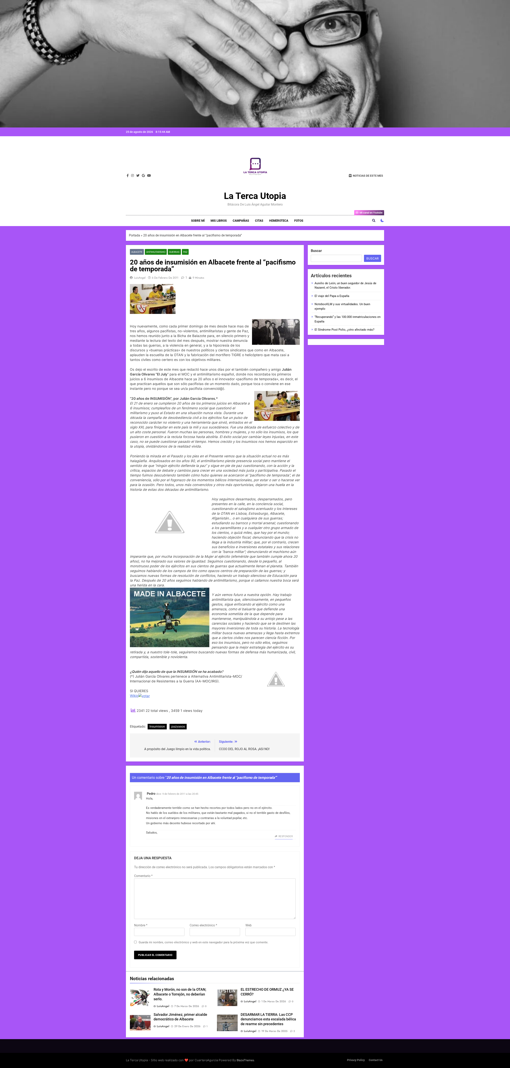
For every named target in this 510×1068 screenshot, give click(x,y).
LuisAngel (139, 278)
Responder (286, 836)
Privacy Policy (356, 1060)
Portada (134, 235)
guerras (174, 252)
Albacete (136, 252)
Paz (185, 252)
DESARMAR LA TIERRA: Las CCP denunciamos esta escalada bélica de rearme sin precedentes (268, 1019)
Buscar (316, 251)
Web (248, 925)
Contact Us (375, 1060)
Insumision (157, 726)
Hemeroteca (278, 220)
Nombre (140, 925)
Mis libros (219, 220)
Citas (259, 220)
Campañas (241, 220)
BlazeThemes (245, 1060)
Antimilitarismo (155, 252)
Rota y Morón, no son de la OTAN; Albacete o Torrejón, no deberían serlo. (180, 994)
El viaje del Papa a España (332, 296)
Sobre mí (198, 220)
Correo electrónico (203, 925)
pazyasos (178, 726)
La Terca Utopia (255, 196)
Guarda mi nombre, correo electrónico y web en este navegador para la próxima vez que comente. (203, 942)
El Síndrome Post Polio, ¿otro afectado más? (344, 329)
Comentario (143, 876)
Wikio (134, 696)
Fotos (298, 220)
